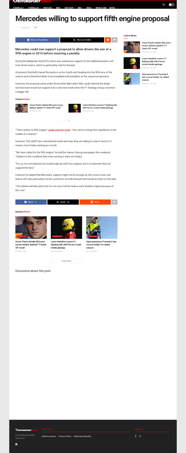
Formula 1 (18, 8)
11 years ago (25, 28)
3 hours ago (89, 111)
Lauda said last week (59, 129)
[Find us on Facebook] (135, 436)
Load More (66, 261)
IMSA (88, 8)
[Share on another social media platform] (115, 40)
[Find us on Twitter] (140, 436)
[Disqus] (66, 309)
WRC (58, 8)
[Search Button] (164, 5)
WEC (80, 8)
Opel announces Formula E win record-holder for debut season (101, 244)
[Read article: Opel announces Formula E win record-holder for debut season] (102, 227)
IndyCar (47, 8)
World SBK (101, 8)
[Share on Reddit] (108, 40)
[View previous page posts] (64, 120)
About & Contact (49, 436)
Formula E (33, 8)
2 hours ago (36, 111)
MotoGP (69, 8)
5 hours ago (92, 251)
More (112, 8)
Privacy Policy (65, 436)
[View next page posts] (69, 120)
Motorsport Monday (82, 436)
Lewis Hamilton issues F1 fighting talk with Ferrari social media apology (66, 244)
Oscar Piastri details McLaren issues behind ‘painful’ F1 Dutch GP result (30, 244)
